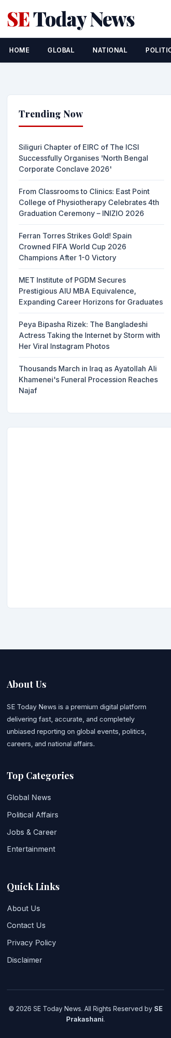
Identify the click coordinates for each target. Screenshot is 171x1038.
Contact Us (26, 925)
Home (19, 50)
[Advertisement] (85, 517)
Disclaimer (24, 959)
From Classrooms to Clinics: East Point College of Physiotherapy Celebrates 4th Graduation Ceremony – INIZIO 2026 (89, 202)
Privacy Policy (31, 942)
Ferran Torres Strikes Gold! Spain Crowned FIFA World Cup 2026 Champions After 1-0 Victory (75, 246)
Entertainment (31, 849)
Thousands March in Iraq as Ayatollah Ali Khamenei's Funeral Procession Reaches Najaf (88, 379)
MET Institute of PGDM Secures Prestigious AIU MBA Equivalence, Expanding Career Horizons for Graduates (91, 290)
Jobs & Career (32, 832)
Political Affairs (32, 814)
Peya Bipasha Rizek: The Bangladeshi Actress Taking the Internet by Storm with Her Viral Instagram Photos (89, 335)
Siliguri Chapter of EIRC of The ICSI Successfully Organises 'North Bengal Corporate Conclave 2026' (83, 158)
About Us (23, 908)
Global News (29, 797)
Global (60, 50)
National (110, 50)
